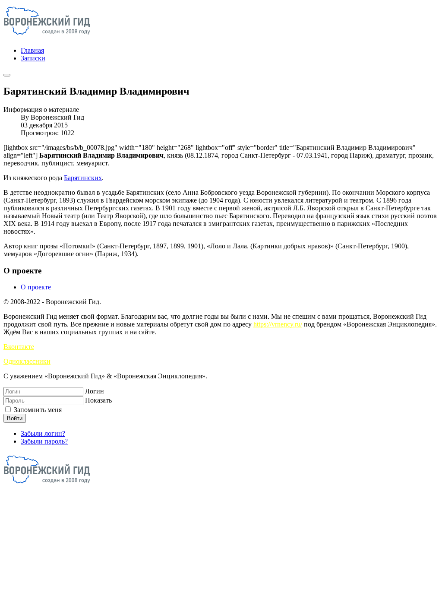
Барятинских (83, 177)
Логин (94, 391)
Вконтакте (18, 346)
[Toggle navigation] (6, 75)
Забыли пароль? (44, 441)
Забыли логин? (43, 433)
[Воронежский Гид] (46, 35)
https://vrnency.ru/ (277, 324)
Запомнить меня (37, 409)
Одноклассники (27, 361)
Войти (14, 418)
